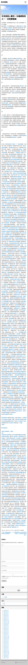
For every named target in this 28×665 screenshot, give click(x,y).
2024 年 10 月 (6, 638)
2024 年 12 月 (6, 636)
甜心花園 (15, 215)
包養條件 (19, 192)
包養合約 (8, 162)
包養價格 (14, 250)
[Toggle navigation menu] (25, 2)
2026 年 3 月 (6, 616)
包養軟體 (9, 29)
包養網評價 (14, 137)
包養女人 (22, 168)
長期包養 (17, 306)
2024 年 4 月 (6, 646)
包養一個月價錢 (5, 198)
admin (4, 530)
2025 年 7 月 (6, 627)
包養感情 (23, 135)
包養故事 (21, 85)
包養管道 (9, 104)
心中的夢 (5, 597)
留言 (3, 545)
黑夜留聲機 (4, 2)
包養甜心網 (15, 173)
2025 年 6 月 (6, 628)
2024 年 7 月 (6, 642)
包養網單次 (18, 152)
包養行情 (10, 209)
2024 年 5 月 (6, 645)
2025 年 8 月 (6, 625)
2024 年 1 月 (6, 650)
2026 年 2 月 (6, 618)
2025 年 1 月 (6, 634)
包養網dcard (21, 26)
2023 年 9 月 (6, 655)
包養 (4, 26)
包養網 (9, 27)
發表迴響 (22, 530)
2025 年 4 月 (6, 631)
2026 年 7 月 (6, 611)
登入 (4, 603)
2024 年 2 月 (6, 648)
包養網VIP (6, 200)
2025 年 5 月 (6, 629)
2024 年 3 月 (6, 647)
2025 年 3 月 (6, 632)
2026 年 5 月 (6, 614)
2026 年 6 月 (6, 613)
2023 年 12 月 (6, 651)
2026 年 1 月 (6, 619)
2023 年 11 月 (6, 652)
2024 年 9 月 (6, 639)
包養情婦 (19, 219)
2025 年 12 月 (6, 620)
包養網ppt (20, 149)
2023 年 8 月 (6, 656)
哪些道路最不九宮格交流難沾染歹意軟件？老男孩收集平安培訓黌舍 (20, 533)
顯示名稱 (4, 561)
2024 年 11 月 (6, 637)
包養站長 (15, 241)
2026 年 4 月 (6, 615)
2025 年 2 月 (6, 633)
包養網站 (11, 58)
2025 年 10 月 (6, 623)
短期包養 (5, 103)
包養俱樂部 (20, 239)
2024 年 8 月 (6, 641)
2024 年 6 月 (6, 643)
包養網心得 (16, 178)
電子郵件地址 (4, 565)
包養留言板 (8, 195)
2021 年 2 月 (6, 657)
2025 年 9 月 (6, 624)
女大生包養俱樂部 (14, 171)
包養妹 (11, 147)
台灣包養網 (22, 253)
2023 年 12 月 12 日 (10, 530)
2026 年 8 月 (6, 610)
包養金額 (15, 92)
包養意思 (4, 183)
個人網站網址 (4, 570)
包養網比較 (10, 373)
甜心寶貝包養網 (10, 188)
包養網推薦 (9, 238)
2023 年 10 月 (6, 654)
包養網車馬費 (9, 231)
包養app (11, 159)
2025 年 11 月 (6, 622)
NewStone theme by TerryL (22, 662)
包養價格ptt (4, 174)
